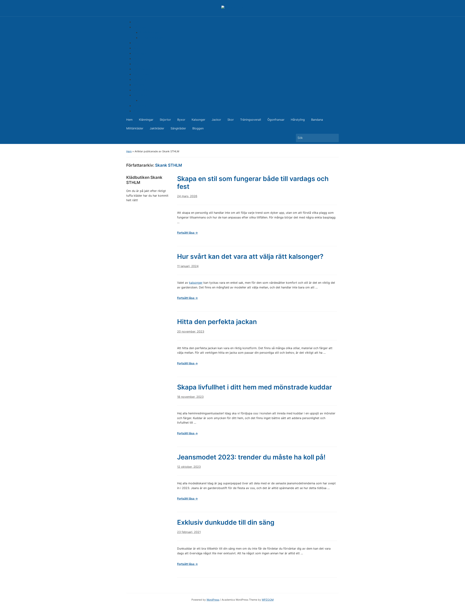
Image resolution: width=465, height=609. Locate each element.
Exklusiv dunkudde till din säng (225, 522)
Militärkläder (141, 90)
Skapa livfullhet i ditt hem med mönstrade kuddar (254, 387)
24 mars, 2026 (187, 196)
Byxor (137, 48)
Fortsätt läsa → (187, 232)
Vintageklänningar (151, 37)
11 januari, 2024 (188, 266)
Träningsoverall (143, 69)
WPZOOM (268, 599)
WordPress (213, 599)
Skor (136, 64)
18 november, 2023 (190, 397)
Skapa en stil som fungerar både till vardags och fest (253, 182)
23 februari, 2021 (189, 532)
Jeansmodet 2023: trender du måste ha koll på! (251, 457)
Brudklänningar (149, 32)
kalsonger (196, 282)
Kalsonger (139, 53)
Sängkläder (140, 105)
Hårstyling (140, 79)
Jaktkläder (140, 95)
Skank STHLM (168, 165)
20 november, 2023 (190, 331)
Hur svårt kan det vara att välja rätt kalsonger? (250, 256)
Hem (136, 22)
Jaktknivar (146, 100)
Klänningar (140, 27)
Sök (334, 138)
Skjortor (138, 43)
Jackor (137, 58)
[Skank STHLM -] (232, 7)
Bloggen (138, 111)
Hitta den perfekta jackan (217, 322)
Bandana (139, 85)
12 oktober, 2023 (189, 467)
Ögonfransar (141, 74)
